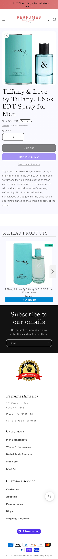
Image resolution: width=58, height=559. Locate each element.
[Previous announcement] (3, 4)
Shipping (5, 125)
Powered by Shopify (43, 555)
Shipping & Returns (18, 518)
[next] (52, 271)
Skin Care (12, 461)
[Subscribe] (48, 343)
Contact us (12, 489)
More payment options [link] (29, 164)
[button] (3, 19)
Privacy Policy (14, 504)
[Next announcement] (54, 4)
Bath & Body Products (19, 454)
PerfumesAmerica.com (23, 555)
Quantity (6, 130)
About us (11, 496)
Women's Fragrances (18, 447)
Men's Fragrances (16, 439)
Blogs (9, 511)
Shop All (11, 469)
